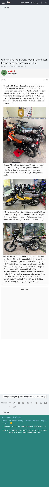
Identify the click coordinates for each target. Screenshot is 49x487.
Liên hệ (4, 420)
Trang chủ (5, 423)
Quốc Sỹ (6, 66)
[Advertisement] (24, 33)
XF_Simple (7, 417)
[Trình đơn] (3, 2)
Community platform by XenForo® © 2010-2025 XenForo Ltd (24, 426)
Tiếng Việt (18, 417)
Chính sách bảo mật (32, 420)
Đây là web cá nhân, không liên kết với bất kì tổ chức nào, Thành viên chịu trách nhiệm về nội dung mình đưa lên (24, 431)
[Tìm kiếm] (46, 2)
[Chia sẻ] (43, 80)
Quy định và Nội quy (16, 420)
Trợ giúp (43, 420)
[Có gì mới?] (41, 2)
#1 (47, 80)
